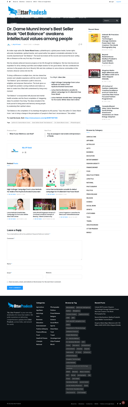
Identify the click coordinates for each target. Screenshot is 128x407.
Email (9, 273)
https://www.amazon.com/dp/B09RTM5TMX (41, 118)
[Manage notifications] (123, 402)
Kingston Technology (73, 359)
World (88, 233)
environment (70, 349)
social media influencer (74, 385)
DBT (73, 318)
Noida (73, 375)
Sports (89, 210)
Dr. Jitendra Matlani (72, 338)
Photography (91, 187)
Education (55, 17)
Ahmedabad (70, 307)
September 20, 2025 (49, 219)
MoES (68, 372)
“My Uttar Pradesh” (13, 312)
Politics (89, 190)
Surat (86, 385)
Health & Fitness (92, 175)
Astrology (90, 144)
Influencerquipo (71, 356)
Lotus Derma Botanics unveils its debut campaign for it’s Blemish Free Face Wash (66, 92)
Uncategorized (92, 225)
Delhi (68, 325)
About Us (15, 2)
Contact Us (29, 2)
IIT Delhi (78, 352)
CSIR (67, 318)
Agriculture (91, 137)
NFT (67, 375)
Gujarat (87, 349)
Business (89, 152)
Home (13, 17)
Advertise (22, 2)
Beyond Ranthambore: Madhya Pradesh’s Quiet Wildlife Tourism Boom (109, 59)
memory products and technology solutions (77, 367)
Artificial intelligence (83, 307)
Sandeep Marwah (71, 382)
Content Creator (71, 314)
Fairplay (79, 349)
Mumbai (75, 372)
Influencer (87, 352)
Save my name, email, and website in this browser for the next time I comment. (35, 282)
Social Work (91, 206)
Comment (11, 238)
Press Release (91, 194)
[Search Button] (117, 20)
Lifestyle (82, 17)
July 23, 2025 (73, 217)
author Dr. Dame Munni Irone (21, 123)
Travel (89, 221)
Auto (88, 148)
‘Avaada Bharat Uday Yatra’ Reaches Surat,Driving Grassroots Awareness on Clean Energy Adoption (110, 111)
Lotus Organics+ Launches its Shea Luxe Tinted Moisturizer (69, 214)
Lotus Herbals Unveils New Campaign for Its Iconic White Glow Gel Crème (66, 99)
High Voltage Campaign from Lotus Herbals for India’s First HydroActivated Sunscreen (65, 84)
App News (89, 141)
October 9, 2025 (22, 219)
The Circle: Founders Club (74, 389)
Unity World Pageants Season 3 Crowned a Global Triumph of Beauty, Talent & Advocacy (44, 214)
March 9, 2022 (28, 44)
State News (90, 213)
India (36, 17)
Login (112, 2)
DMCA (35, 2)
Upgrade (118, 2)
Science (89, 202)
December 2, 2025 (61, 194)
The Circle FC (70, 392)
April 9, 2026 (21, 194)
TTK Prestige (82, 392)
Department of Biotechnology (75, 328)
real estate (75, 379)
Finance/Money (92, 167)
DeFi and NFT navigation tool (75, 321)
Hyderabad (69, 352)
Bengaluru (76, 311)
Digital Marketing (71, 335)
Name (9, 264)
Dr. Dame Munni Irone (61, 123)
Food (88, 171)
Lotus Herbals (70, 362)
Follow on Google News (44, 2)
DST (83, 342)
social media (84, 382)
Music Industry (84, 372)
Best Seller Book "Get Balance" (42, 123)
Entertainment (69, 17)
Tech (45, 17)
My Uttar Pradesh (16, 404)
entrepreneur (86, 345)
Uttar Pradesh (24, 17)
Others (14, 23)
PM (89, 375)
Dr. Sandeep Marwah (73, 342)
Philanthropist (75, 123)
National (89, 183)
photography (82, 375)
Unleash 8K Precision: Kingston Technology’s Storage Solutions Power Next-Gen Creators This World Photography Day (110, 41)
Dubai (68, 345)
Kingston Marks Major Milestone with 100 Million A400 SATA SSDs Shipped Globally (110, 74)
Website (48, 273)
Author (68, 311)
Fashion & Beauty (92, 164)
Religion (89, 198)
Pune (68, 379)
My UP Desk (16, 44)
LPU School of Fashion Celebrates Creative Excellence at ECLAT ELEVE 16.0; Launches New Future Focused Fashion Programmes (110, 92)
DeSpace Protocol (72, 331)
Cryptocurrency (83, 314)
